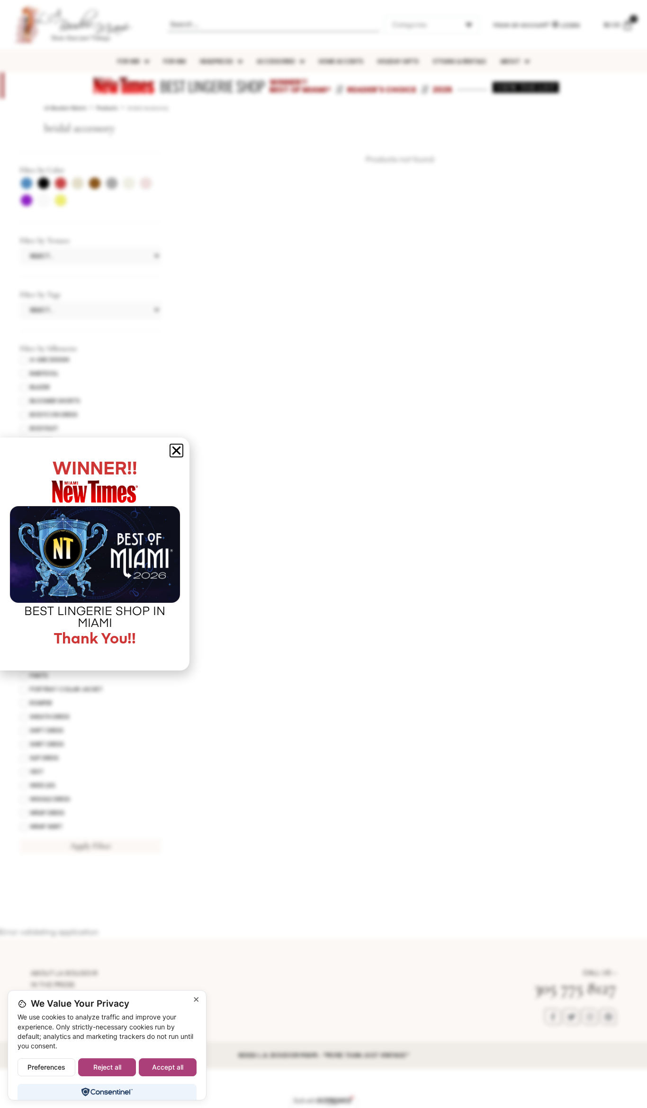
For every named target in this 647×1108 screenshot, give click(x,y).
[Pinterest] (608, 1017)
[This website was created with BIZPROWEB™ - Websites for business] (323, 1101)
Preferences (46, 1067)
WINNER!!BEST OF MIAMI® (300, 86)
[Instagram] (590, 1017)
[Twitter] (571, 1017)
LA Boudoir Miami (65, 108)
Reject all (107, 1067)
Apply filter (90, 845)
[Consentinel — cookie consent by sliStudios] (106, 1092)
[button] (176, 450)
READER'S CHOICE (381, 89)
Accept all (167, 1067)
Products (107, 108)
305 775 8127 (575, 988)
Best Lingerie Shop (212, 86)
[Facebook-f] (553, 1017)
